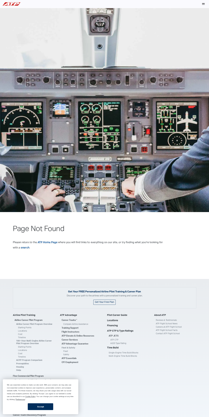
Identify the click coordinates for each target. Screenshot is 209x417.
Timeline (22, 337)
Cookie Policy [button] (30, 396)
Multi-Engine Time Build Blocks (123, 356)
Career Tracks (69, 320)
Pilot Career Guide (117, 315)
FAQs (18, 370)
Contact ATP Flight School (168, 334)
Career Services (70, 340)
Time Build (113, 348)
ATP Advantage (68, 315)
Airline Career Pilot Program (28, 320)
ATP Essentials (69, 358)
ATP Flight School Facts (166, 330)
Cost (20, 334)
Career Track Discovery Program (29, 415)
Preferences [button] (20, 399)
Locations (22, 331)
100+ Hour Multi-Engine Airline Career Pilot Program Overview (34, 342)
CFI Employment (70, 362)
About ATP (160, 315)
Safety (66, 355)
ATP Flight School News (166, 324)
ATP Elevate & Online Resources (78, 336)
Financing (112, 325)
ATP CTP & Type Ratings (120, 331)
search (25, 247)
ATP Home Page (47, 242)
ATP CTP (114, 340)
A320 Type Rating (118, 343)
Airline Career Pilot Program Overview (34, 324)
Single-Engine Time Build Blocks (123, 353)
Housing (20, 367)
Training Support (70, 328)
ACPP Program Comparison (29, 360)
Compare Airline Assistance (75, 324)
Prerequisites (22, 364)
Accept (40, 407)
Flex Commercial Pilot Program (28, 376)
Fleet (65, 351)
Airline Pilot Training (24, 315)
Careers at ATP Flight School (169, 327)
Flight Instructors (70, 332)
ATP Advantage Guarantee (75, 344)
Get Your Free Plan (104, 302)
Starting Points (24, 328)
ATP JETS (113, 336)
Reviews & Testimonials (166, 320)
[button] (203, 4)
